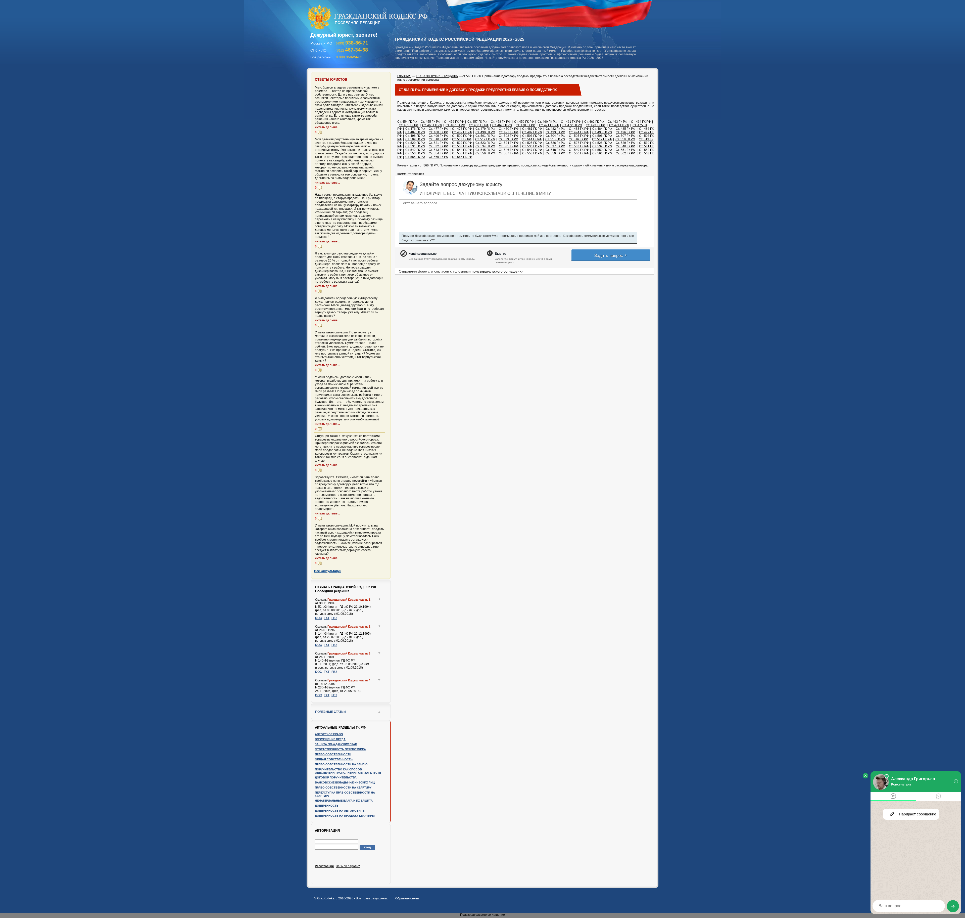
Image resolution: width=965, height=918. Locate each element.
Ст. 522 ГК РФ (462, 143)
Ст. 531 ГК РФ (415, 146)
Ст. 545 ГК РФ (485, 150)
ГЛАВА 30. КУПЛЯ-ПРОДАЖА (437, 76)
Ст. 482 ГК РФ (555, 128)
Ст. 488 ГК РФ (438, 132)
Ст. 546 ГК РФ (508, 150)
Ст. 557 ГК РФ (508, 153)
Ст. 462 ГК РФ (594, 121)
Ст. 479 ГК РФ (485, 128)
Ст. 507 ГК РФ (625, 136)
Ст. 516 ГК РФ (578, 139)
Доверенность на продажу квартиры (345, 815)
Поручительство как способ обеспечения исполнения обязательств (348, 771)
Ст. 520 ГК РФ (415, 143)
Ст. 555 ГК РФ (462, 153)
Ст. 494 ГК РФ (579, 132)
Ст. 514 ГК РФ (532, 139)
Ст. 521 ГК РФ (438, 143)
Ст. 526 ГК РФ (555, 143)
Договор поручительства (336, 777)
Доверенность (327, 805)
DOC (318, 618)
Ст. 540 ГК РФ (625, 146)
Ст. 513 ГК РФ (508, 139)
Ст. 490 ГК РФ (485, 132)
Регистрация (324, 866)
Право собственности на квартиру (343, 787)
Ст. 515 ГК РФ (555, 139)
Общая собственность (334, 759)
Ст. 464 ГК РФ (641, 121)
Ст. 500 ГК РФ (462, 136)
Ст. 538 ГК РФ (579, 146)
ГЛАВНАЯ (404, 76)
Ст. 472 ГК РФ (572, 125)
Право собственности (333, 754)
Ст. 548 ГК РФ (555, 150)
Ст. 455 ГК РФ (430, 121)
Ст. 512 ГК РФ (485, 139)
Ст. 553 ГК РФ (415, 153)
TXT (326, 618)
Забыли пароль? (348, 866)
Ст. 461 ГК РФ (571, 121)
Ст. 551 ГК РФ (625, 150)
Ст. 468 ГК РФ (479, 125)
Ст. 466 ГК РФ (432, 125)
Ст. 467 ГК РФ (455, 125)
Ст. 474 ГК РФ (619, 125)
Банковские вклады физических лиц (345, 782)
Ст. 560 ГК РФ (579, 153)
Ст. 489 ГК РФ (462, 132)
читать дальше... (327, 127)
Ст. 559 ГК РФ (555, 153)
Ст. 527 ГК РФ (579, 143)
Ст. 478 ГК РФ (462, 128)
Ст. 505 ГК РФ (579, 136)
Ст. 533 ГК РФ (462, 146)
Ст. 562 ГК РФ (625, 153)
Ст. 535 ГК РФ (508, 146)
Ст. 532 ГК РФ (438, 146)
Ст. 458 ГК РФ (500, 121)
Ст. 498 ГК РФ (415, 136)
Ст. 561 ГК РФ (602, 153)
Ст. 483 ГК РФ (579, 128)
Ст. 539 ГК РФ (602, 146)
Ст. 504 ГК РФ (555, 136)
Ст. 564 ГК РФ (415, 157)
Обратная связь (407, 898)
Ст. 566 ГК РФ (462, 157)
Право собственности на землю (341, 764)
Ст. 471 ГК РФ (549, 125)
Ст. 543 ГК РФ (438, 150)
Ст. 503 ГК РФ (532, 136)
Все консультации (327, 571)
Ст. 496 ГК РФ (625, 132)
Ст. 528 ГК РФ (602, 143)
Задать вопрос (609, 255)
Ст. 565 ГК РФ (438, 157)
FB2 (334, 618)
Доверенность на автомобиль (340, 810)
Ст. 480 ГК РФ (508, 128)
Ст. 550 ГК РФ (602, 150)
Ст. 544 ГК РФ (462, 150)
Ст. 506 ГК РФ (602, 136)
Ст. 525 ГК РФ (532, 143)
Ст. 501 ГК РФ (485, 136)
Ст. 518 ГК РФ (625, 139)
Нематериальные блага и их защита (344, 800)
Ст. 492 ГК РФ (532, 132)
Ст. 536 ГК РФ (532, 146)
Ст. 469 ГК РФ (502, 125)
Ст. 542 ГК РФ (415, 150)
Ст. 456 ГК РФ (454, 121)
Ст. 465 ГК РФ (408, 125)
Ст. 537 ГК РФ (555, 146)
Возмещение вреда (330, 739)
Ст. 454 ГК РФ (407, 121)
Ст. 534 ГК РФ (485, 146)
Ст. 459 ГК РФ (524, 121)
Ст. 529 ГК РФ (625, 143)
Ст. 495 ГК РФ (602, 132)
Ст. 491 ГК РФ (508, 132)
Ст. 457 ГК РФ (477, 121)
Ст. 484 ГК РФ (602, 128)
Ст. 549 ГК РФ (579, 150)
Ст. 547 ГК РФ (532, 150)
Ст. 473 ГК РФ (595, 125)
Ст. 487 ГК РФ (415, 132)
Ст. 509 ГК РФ (415, 139)
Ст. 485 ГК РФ (625, 128)
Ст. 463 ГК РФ (617, 121)
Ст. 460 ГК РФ (547, 121)
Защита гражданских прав (336, 744)
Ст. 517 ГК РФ (602, 139)
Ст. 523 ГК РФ (485, 143)
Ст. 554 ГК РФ (438, 153)
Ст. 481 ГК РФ (532, 128)
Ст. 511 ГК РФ (461, 139)
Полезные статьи (330, 712)
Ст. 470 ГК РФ (525, 125)
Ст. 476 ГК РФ (415, 128)
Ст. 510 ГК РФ (438, 139)
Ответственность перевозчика (340, 749)
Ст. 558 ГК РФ (532, 153)
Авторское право (329, 734)
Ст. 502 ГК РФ (508, 136)
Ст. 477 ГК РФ (438, 128)
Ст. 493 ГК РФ (555, 132)
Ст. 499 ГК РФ (438, 136)
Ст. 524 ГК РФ (508, 143)
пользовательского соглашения (497, 271)
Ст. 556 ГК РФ (485, 153)
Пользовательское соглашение (482, 914)
